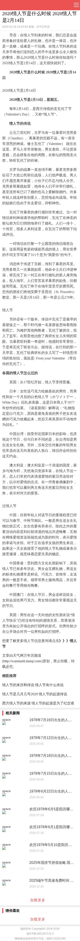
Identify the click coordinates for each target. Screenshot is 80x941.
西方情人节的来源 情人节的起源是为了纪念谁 (38, 703)
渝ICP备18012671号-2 (40, 933)
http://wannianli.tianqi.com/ (22, 661)
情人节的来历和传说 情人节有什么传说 (33, 685)
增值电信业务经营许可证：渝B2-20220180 (40, 938)
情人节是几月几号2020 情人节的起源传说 (34, 694)
